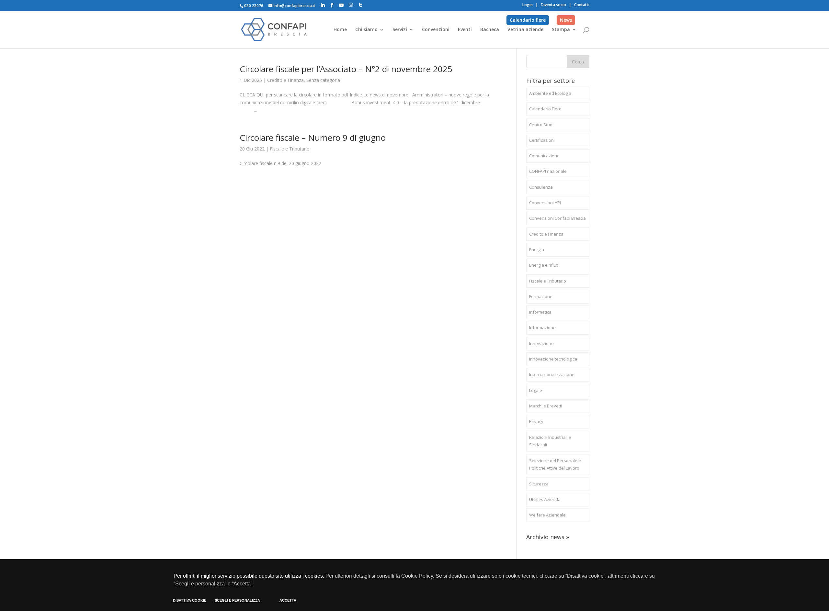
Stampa (561, 29)
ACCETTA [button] (287, 600)
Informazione (542, 327)
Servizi (399, 29)
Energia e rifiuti (544, 265)
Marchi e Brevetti (545, 406)
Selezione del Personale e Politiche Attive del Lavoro (555, 464)
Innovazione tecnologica (553, 359)
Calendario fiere (528, 20)
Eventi (465, 29)
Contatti (581, 4)
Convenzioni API (545, 203)
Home (340, 29)
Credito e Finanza (285, 80)
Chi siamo (366, 29)
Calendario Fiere (545, 109)
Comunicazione (544, 156)
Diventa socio (553, 4)
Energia (536, 249)
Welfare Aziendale (547, 515)
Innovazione (541, 343)
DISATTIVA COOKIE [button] (189, 600)
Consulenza (541, 187)
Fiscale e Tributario (290, 149)
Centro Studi (541, 125)
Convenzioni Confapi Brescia (557, 218)
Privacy (536, 421)
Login (527, 4)
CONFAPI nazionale (548, 171)
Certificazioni (542, 140)
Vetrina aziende (525, 29)
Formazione (540, 296)
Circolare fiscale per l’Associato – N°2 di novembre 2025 (346, 69)
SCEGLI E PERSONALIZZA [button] (237, 600)
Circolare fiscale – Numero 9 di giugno (313, 137)
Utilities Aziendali (545, 499)
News (566, 20)
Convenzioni (435, 29)
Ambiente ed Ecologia (550, 93)
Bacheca (489, 29)
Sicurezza (539, 484)
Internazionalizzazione (551, 374)
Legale (535, 390)
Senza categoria (323, 80)
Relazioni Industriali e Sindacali (550, 441)
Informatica (540, 312)
